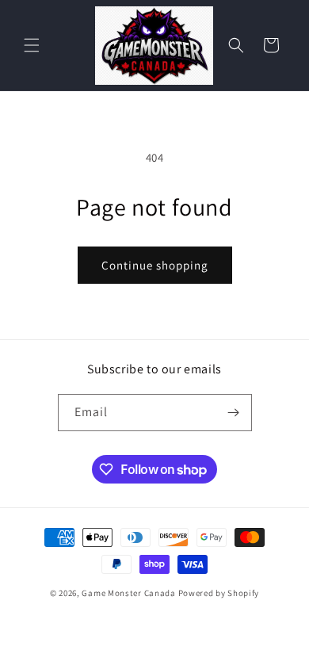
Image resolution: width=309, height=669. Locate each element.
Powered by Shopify (219, 592)
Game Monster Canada (128, 592)
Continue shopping (154, 265)
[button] (31, 45)
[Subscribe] (233, 412)
